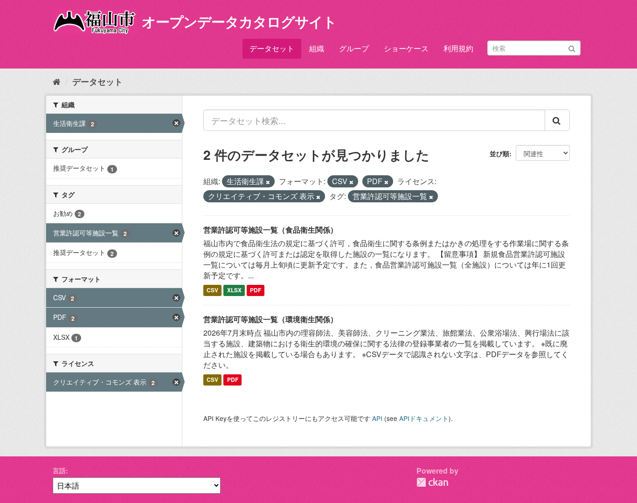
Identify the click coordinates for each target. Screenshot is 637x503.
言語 (59, 470)
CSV (212, 290)
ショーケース (406, 48)
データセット (271, 48)
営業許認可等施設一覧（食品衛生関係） (270, 229)
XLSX (234, 290)
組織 (316, 48)
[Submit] (572, 47)
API (377, 418)
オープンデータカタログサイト (239, 21)
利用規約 (458, 48)
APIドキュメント (424, 418)
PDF (255, 290)
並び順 (499, 153)
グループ (354, 48)
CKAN (432, 482)
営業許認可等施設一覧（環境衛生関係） (270, 319)
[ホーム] (57, 81)
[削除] (268, 182)
